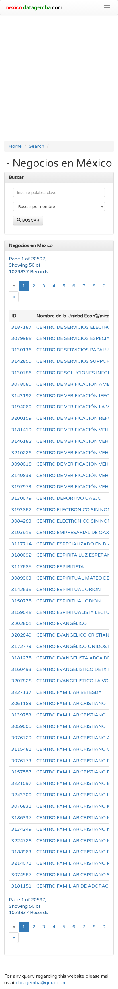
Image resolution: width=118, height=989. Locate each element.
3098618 (21, 464)
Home (15, 146)
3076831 (21, 806)
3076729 (21, 738)
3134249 (21, 829)
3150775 (21, 601)
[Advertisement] (59, 80)
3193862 (21, 510)
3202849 (21, 635)
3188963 (21, 852)
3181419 (21, 430)
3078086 (21, 384)
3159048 (21, 612)
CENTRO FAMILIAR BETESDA (69, 692)
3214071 (21, 863)
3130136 (21, 350)
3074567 (21, 875)
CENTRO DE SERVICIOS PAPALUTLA (76, 350)
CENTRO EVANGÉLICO (61, 624)
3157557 (21, 772)
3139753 (21, 715)
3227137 (21, 692)
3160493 (21, 669)
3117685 (21, 567)
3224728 (21, 841)
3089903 (21, 578)
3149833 (21, 475)
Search (36, 146)
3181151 (21, 886)
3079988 (21, 338)
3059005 (21, 726)
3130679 (21, 498)
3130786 (21, 373)
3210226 (21, 453)
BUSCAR (30, 220)
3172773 (21, 646)
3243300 (21, 795)
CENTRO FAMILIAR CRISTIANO (71, 703)
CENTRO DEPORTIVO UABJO (68, 498)
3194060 (21, 407)
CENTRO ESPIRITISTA (60, 567)
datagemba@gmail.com (41, 983)
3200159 (21, 418)
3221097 (21, 783)
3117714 (21, 544)
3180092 (21, 555)
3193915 (21, 532)
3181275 (21, 658)
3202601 (21, 624)
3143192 (21, 396)
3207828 (21, 681)
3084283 (21, 521)
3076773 (21, 761)
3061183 (21, 703)
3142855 (21, 361)
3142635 (21, 589)
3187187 (21, 327)
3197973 (21, 487)
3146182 (21, 441)
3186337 (21, 818)
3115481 (21, 749)
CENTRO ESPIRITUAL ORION (68, 589)
